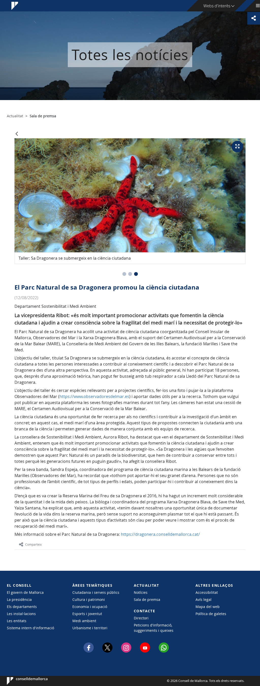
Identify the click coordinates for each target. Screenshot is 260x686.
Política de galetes (211, 613)
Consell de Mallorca (22, 681)
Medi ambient (84, 620)
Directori (141, 618)
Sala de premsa (147, 599)
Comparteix (33, 544)
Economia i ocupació (89, 606)
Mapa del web (208, 606)
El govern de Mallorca (25, 592)
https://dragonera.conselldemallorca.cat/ (160, 534)
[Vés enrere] (16, 134)
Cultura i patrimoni (88, 599)
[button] (124, 274)
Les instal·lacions (21, 613)
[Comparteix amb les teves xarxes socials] (253, 18)
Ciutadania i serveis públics (95, 592)
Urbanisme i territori (89, 627)
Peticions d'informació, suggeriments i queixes (153, 628)
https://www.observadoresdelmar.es (94, 396)
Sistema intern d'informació (30, 627)
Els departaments (22, 606)
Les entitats (16, 620)
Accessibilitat (207, 592)
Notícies (141, 592)
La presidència (19, 599)
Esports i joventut (87, 613)
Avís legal (204, 599)
